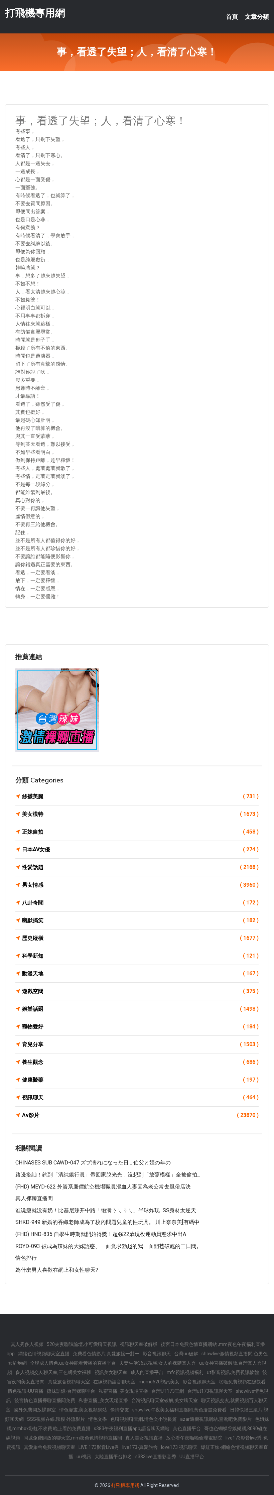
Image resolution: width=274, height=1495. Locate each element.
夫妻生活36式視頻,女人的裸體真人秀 (157, 1363)
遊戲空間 (140, 991)
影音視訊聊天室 (199, 1381)
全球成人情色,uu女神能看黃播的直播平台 (73, 1363)
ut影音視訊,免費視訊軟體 (233, 1372)
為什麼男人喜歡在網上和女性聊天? (56, 1270)
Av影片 (140, 1115)
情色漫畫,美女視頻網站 (83, 1409)
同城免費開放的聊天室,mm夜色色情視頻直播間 (72, 1438)
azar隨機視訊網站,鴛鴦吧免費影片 (216, 1419)
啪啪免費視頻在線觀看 (242, 1381)
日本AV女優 (140, 849)
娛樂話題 (140, 1009)
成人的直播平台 (147, 1372)
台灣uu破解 (186, 1353)
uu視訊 (84, 1456)
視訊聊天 (140, 1097)
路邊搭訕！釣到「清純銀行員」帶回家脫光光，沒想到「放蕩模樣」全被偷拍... (107, 1174)
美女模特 (140, 814)
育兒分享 (140, 1044)
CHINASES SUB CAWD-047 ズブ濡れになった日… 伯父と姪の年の (93, 1162)
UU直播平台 (191, 1456)
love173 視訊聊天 (179, 1447)
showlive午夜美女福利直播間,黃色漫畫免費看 (179, 1409)
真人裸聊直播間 (34, 1198)
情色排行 (26, 1258)
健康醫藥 (140, 1080)
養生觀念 (140, 1062)
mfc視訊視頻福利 (185, 1372)
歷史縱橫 (140, 938)
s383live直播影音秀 (155, 1456)
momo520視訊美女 (159, 1381)
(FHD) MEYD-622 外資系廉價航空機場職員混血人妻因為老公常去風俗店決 (103, 1186)
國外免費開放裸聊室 (35, 1409)
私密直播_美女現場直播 (123, 1391)
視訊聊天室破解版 (138, 1344)
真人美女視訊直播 (144, 1438)
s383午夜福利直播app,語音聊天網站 (131, 1428)
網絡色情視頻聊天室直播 (44, 1353)
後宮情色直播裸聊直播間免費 (44, 1400)
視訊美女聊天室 (111, 1372)
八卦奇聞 (140, 902)
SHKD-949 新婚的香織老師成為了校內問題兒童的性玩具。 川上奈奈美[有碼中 (107, 1222)
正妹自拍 (140, 832)
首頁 (232, 16)
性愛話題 (140, 867)
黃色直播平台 (187, 1428)
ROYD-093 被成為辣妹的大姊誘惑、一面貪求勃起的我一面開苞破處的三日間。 (108, 1246)
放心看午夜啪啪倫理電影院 (194, 1438)
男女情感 (140, 885)
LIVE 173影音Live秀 (99, 1447)
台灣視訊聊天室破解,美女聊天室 (164, 1400)
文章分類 (257, 16)
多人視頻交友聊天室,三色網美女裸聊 (53, 1372)
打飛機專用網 (35, 13)
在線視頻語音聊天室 (114, 1381)
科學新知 (140, 956)
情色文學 (97, 1419)
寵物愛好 (140, 1026)
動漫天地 (140, 973)
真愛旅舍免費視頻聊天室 (49, 1447)
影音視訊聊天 (157, 1353)
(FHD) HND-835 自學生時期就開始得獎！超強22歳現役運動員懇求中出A (100, 1234)
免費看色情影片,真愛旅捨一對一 (106, 1353)
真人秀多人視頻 (27, 1344)
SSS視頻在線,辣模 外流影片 (56, 1419)
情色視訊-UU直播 (25, 1391)
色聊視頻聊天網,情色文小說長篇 (143, 1419)
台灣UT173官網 (167, 1391)
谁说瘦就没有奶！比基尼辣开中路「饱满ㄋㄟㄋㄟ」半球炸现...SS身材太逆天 (105, 1210)
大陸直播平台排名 (113, 1456)
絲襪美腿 (140, 796)
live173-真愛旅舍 (140, 1447)
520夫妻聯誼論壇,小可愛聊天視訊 (82, 1344)
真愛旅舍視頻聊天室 (69, 1381)
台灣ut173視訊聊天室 (210, 1391)
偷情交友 (119, 1409)
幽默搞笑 (140, 920)
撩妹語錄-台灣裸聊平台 (71, 1391)
